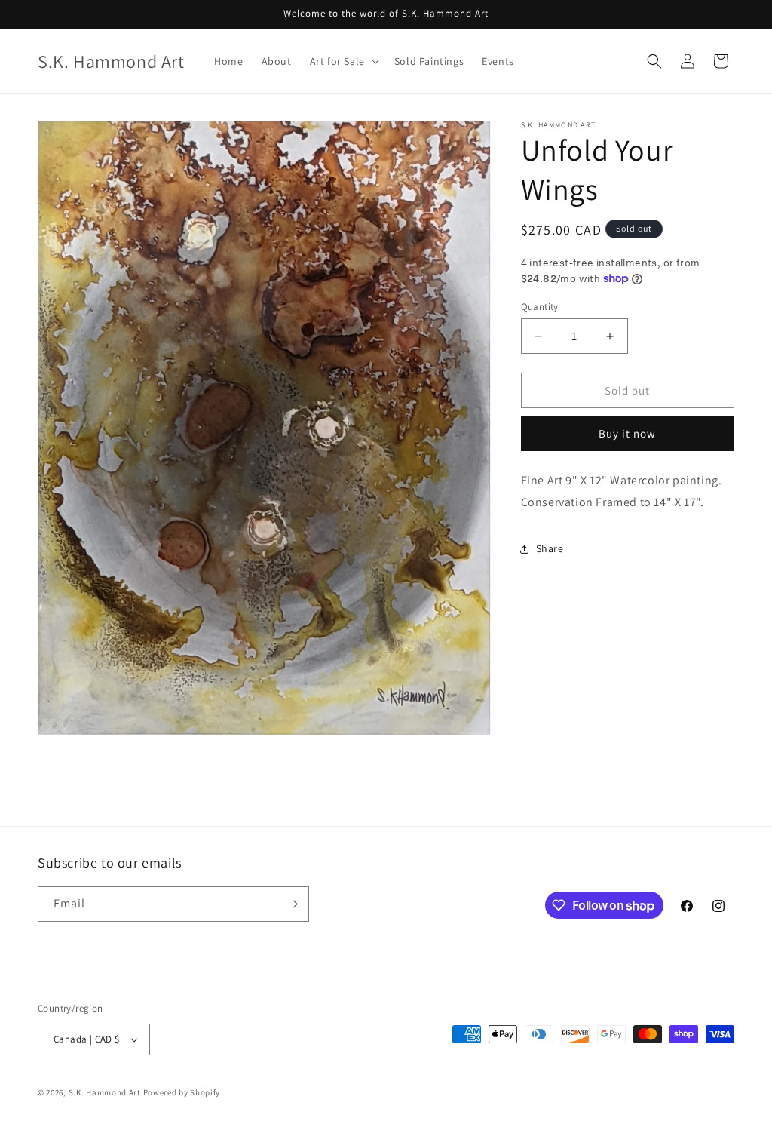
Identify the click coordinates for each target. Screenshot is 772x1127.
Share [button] (550, 548)
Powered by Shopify (182, 1092)
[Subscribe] (291, 904)
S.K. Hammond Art (105, 1092)
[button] (343, 61)
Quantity (540, 306)
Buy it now (627, 433)
